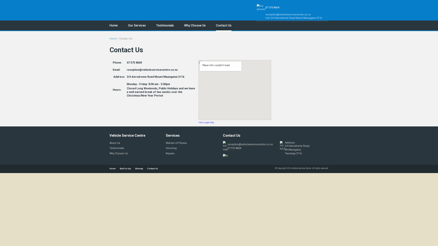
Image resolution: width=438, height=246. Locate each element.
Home (114, 25)
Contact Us (223, 25)
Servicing (171, 148)
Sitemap (139, 169)
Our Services (137, 25)
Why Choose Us (195, 25)
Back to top (125, 169)
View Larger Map (206, 122)
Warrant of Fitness (176, 143)
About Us (115, 143)
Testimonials (165, 25)
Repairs (170, 153)
